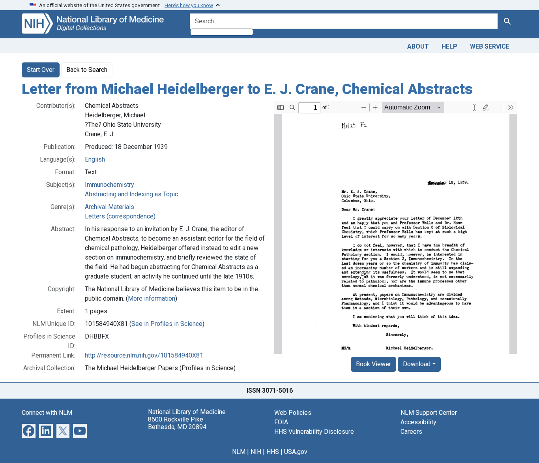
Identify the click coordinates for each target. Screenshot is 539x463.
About (418, 46)
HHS (272, 451)
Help (449, 46)
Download (416, 364)
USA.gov (295, 451)
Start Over (40, 69)
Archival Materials (109, 207)
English (95, 159)
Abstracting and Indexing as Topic (131, 194)
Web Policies (292, 412)
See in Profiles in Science (166, 323)
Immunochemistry (109, 184)
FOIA (281, 422)
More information (151, 298)
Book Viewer (373, 364)
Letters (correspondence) (120, 216)
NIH (256, 451)
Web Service (489, 46)
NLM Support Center (429, 412)
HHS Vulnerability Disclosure (314, 431)
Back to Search (86, 69)
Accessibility (418, 422)
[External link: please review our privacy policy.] (29, 430)
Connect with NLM (47, 412)
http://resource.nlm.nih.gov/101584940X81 (144, 355)
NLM (238, 451)
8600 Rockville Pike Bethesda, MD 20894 (177, 423)
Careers (411, 431)
